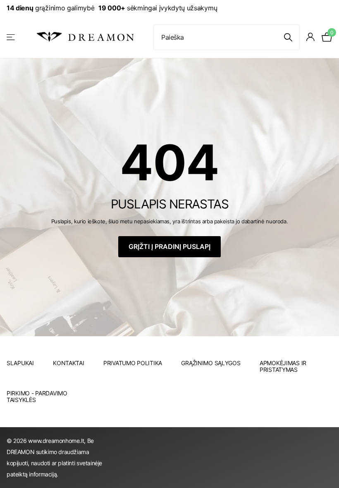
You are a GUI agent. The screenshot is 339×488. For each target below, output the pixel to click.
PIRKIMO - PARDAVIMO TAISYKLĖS (37, 396)
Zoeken (288, 37)
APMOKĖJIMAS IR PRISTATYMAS (283, 366)
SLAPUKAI (20, 362)
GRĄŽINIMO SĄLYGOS (210, 362)
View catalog (11, 37)
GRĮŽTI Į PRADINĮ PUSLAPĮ (169, 246)
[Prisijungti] (310, 37)
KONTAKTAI (68, 362)
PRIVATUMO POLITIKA (132, 362)
